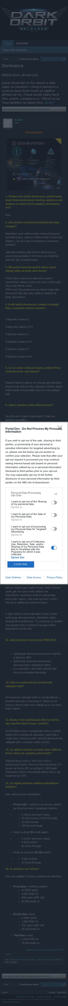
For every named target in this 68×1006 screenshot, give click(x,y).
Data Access (34, 577)
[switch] (54, 502)
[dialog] (34, 503)
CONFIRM (20, 564)
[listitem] (34, 494)
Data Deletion (13, 577)
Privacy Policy (54, 577)
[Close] (60, 429)
